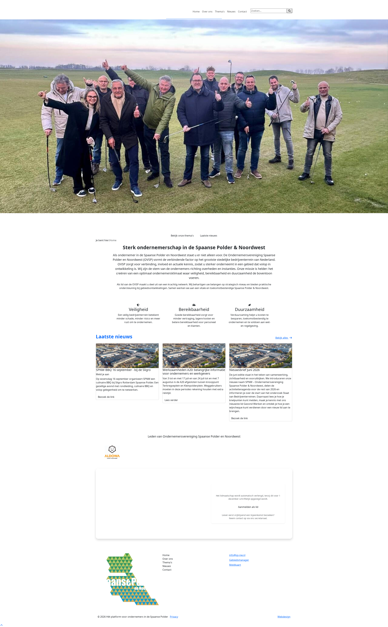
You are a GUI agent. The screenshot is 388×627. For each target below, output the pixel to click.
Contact (242, 11)
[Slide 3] (199, 234)
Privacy (174, 616)
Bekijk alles (282, 337)
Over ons (207, 11)
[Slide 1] (188, 234)
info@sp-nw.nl (237, 555)
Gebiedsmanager (239, 560)
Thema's (220, 11)
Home (196, 11)
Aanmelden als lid (248, 507)
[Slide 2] (194, 234)
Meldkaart (235, 565)
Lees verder (171, 400)
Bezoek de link (106, 397)
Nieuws (231, 11)
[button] (109, 452)
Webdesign (284, 616)
